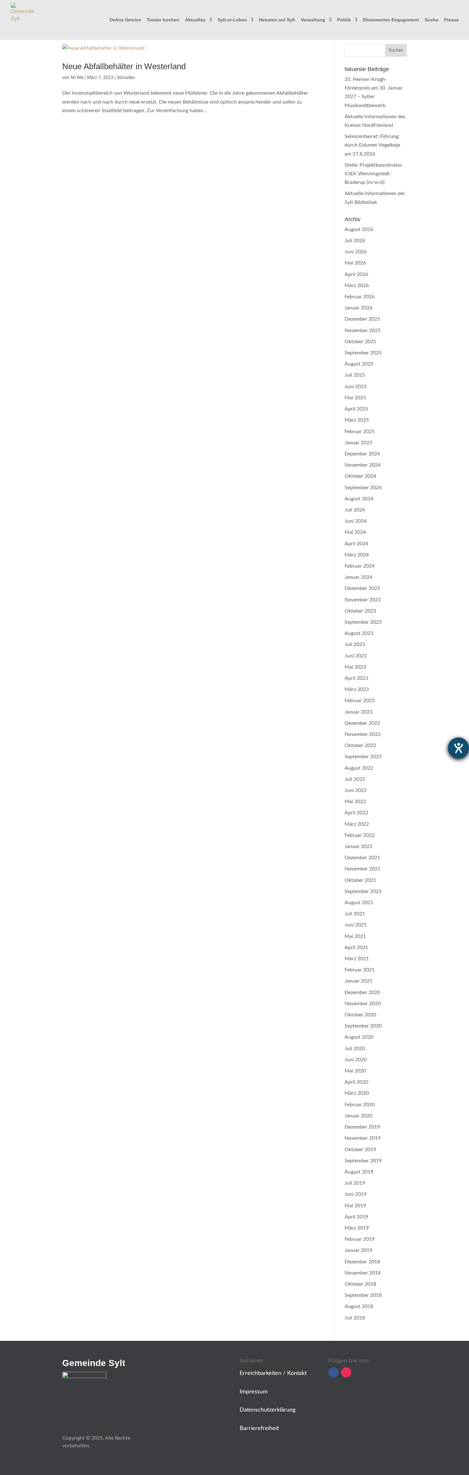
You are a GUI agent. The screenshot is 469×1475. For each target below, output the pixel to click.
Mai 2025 (355, 397)
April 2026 (356, 274)
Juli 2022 (355, 779)
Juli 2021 (355, 913)
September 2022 (363, 756)
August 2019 (359, 1171)
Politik (344, 20)
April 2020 (356, 1082)
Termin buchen (163, 20)
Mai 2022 (355, 801)
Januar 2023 (358, 712)
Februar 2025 (360, 431)
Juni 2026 (356, 251)
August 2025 (359, 364)
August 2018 (359, 1306)
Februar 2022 (360, 835)
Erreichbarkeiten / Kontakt (273, 1373)
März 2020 (357, 1093)
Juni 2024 (356, 521)
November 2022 (363, 734)
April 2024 (356, 543)
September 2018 (363, 1295)
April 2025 (356, 408)
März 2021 (357, 958)
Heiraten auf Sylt (277, 20)
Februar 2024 (360, 566)
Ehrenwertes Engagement (391, 20)
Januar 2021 (358, 981)
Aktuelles (195, 20)
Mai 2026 (355, 262)
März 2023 (357, 689)
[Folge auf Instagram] (346, 1372)
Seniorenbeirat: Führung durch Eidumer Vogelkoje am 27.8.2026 (372, 145)
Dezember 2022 (362, 723)
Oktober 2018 (360, 1284)
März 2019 (357, 1228)
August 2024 (359, 498)
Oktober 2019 (360, 1149)
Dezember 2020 (362, 992)
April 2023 (356, 678)
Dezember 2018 (362, 1261)
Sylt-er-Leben (232, 20)
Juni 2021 (356, 924)
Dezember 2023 (362, 588)
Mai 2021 (355, 936)
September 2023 (363, 622)
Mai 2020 (355, 1070)
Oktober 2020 (360, 1014)
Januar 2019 (358, 1250)
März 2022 (357, 824)
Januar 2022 (358, 846)
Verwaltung (313, 20)
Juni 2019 (356, 1194)
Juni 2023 (356, 655)
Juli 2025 (355, 375)
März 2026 (357, 285)
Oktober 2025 (360, 341)
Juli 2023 (355, 644)
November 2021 (363, 868)
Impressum (254, 1392)
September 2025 (363, 352)
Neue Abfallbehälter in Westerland (124, 66)
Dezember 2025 (362, 319)
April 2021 (356, 947)
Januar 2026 (358, 307)
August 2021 (359, 902)
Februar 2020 (360, 1104)
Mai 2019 (355, 1205)
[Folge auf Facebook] (333, 1372)
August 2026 (359, 229)
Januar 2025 (358, 442)
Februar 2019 (360, 1239)
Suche (431, 20)
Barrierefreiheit (259, 1428)
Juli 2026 (355, 240)
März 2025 (357, 420)
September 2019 (363, 1160)
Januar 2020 (358, 1115)
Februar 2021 (360, 969)
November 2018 (363, 1272)
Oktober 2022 (360, 745)
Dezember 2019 (362, 1127)
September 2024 (363, 487)
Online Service (125, 20)
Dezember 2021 (362, 857)
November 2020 (363, 1003)
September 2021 (363, 891)
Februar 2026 (360, 296)
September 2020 (363, 1025)
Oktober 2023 (360, 611)
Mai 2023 (355, 667)
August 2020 (359, 1037)
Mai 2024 (355, 532)
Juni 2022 (356, 790)
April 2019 (356, 1216)
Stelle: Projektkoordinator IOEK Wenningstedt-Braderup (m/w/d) (373, 174)
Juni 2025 (356, 386)
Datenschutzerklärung (267, 1410)
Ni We (77, 78)
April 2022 (356, 812)
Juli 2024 (355, 509)
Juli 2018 (355, 1317)
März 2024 (357, 554)
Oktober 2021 (360, 880)
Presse (451, 20)
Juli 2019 (355, 1183)
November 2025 (363, 330)
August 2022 (359, 768)
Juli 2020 (355, 1048)
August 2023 (359, 633)
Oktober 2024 (360, 476)
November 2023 (363, 599)
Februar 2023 (360, 700)
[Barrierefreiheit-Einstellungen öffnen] (458, 748)
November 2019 (363, 1138)
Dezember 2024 (362, 453)
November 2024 (363, 465)
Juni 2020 (356, 1059)
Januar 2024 (358, 577)
